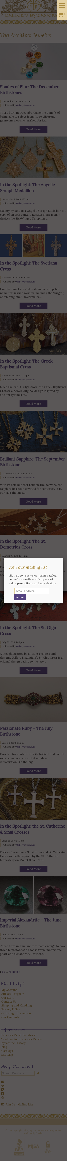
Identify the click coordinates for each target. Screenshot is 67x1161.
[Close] (63, 558)
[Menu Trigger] (62, 5)
